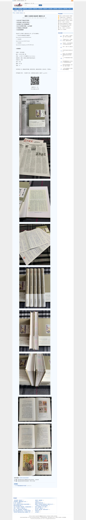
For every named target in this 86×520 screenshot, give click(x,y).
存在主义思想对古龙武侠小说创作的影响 (21, 504)
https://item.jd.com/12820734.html (23, 41)
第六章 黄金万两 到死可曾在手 (41, 509)
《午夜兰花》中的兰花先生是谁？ (41, 505)
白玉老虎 (37, 512)
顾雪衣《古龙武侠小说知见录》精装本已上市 (44, 504)
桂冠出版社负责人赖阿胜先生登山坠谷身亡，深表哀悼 (28, 479)
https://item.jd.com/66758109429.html (23, 37)
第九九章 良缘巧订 (39, 508)
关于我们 (30, 516)
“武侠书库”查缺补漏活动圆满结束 (19, 0)
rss (72, 1)
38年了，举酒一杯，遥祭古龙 (19, 508)
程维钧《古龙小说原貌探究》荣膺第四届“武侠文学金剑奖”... (68, 54)
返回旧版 (55, 516)
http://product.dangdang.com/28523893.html (25, 44)
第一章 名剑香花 (17, 502)
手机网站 (52, 516)
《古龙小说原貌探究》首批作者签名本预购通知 (68, 69)
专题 (33, 3)
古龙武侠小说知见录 (22, 477)
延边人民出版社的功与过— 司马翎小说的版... (22, 510)
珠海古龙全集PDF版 (39, 502)
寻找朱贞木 (37, 510)
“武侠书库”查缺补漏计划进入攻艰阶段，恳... (22, 512)
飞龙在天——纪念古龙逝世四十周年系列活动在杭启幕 (68, 44)
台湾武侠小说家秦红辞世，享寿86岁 (65, 23)
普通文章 (26, 3)
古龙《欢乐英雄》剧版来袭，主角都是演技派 (22, 506)
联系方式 (34, 516)
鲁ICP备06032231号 (51, 518)
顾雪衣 (27, 477)
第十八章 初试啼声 (62, 29)
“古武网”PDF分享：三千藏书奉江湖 (65, 17)
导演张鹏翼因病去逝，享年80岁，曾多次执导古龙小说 (68, 62)
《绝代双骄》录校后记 (18, 500)
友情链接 (48, 516)
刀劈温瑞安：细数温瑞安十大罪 (20, 501)
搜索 (22, 10)
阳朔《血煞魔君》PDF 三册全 (41, 506)
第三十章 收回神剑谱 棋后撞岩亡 (21, 509)
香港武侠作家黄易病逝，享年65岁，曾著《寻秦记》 (68, 65)
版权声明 (37, 516)
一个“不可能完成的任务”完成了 (20, 485)
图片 (29, 3)
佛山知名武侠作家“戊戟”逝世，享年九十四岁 (26, 480)
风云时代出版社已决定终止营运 (68, 51)
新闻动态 (15, 10)
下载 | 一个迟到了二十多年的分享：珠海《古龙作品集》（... (67, 36)
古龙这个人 (37, 501)
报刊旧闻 (19, 10)
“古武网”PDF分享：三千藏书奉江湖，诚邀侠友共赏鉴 (67, 40)
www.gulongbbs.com (38, 518)
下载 (31, 3)
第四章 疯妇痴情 (38, 500)
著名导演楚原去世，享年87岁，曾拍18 (65, 20)
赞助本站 (44, 516)
